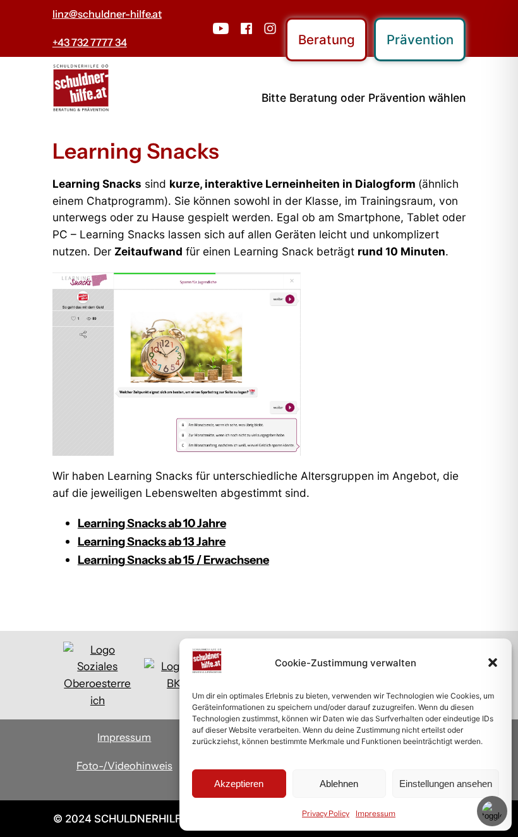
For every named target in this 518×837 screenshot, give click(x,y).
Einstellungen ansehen (445, 783)
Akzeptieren (238, 783)
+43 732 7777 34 (89, 42)
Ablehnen (339, 783)
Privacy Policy (325, 813)
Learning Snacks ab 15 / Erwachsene (173, 560)
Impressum (375, 813)
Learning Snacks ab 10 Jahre (152, 523)
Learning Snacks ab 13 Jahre (152, 541)
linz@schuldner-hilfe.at (107, 14)
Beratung (326, 39)
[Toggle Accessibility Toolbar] (492, 811)
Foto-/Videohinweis (124, 765)
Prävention (420, 39)
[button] (492, 662)
